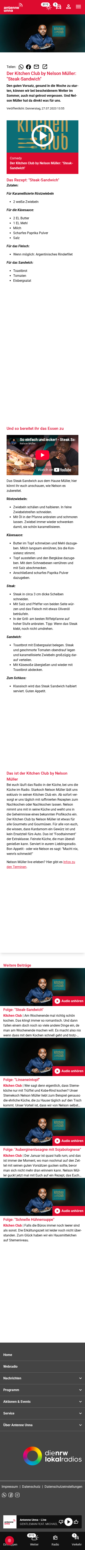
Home (7, 1355)
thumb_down (61, 1521)
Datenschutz (31, 1487)
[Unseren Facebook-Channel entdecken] (10, 1495)
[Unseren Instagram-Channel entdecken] (17, 1495)
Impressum (10, 1487)
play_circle (68, 1522)
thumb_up (75, 1521)
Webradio (10, 1366)
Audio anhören (68, 1001)
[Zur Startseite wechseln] (13, 7)
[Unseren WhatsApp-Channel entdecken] (4, 1495)
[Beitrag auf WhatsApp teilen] (21, 66)
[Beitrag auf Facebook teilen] (28, 66)
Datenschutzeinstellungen (63, 1487)
